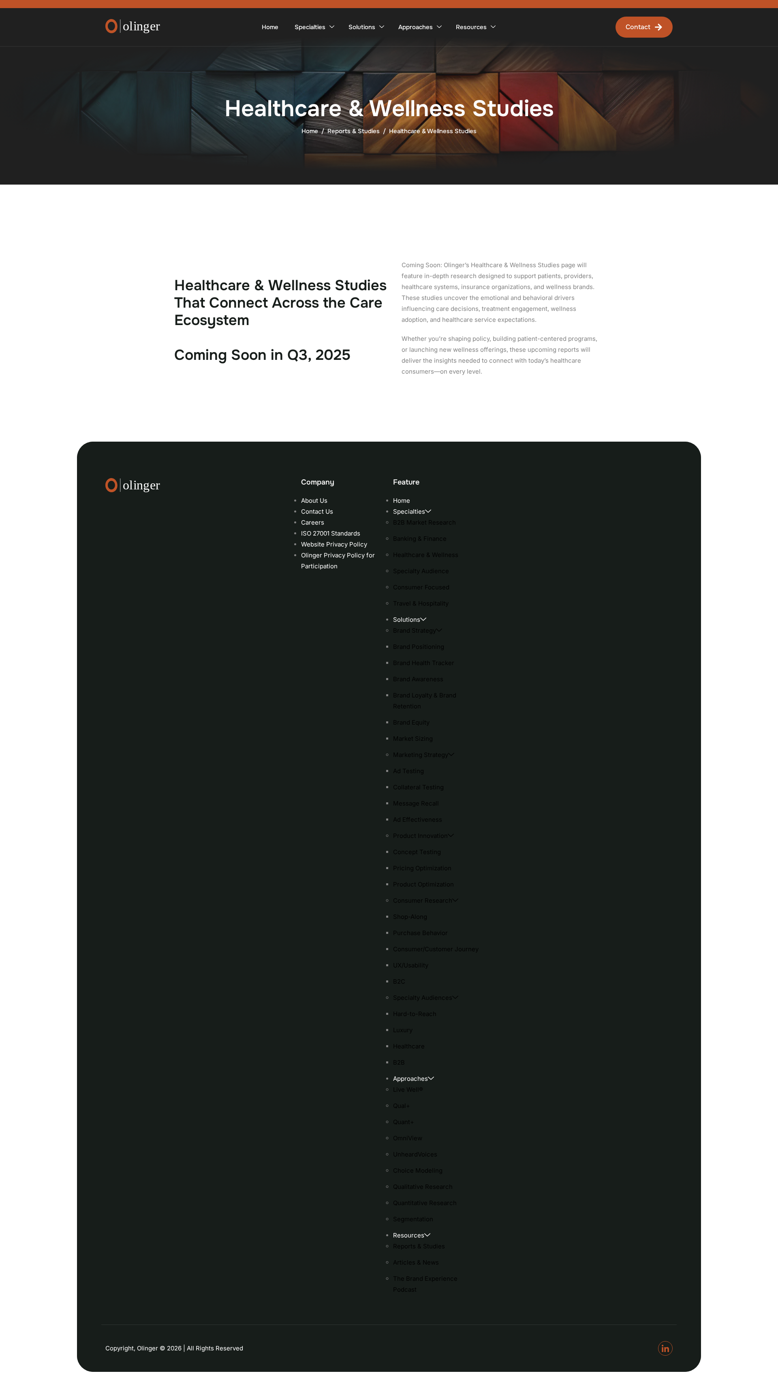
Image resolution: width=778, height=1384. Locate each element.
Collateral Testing (418, 787)
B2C (399, 981)
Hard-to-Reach (414, 1014)
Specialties (310, 27)
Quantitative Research (425, 1203)
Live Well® (408, 1089)
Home (270, 27)
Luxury (403, 1030)
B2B (399, 1062)
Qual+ (401, 1106)
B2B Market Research (424, 522)
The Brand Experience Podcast (425, 1284)
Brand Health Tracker (423, 663)
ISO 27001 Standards (330, 533)
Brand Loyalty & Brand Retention (424, 700)
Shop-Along (410, 917)
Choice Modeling (417, 1170)
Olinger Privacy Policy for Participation (338, 560)
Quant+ (403, 1122)
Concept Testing (417, 852)
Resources (471, 27)
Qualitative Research (423, 1187)
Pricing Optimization (422, 868)
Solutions (361, 27)
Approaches (415, 27)
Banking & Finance (420, 538)
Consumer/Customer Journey (436, 949)
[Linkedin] (665, 1348)
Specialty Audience (421, 571)
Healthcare (409, 1046)
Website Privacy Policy (334, 544)
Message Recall (416, 803)
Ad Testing (408, 771)
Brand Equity (411, 722)
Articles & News (416, 1262)
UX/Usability (410, 965)
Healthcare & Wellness (425, 555)
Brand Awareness (418, 679)
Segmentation (413, 1219)
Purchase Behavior (420, 933)
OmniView (407, 1138)
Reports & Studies (419, 1246)
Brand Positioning (418, 647)
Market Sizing (413, 738)
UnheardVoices (415, 1154)
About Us (314, 500)
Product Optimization (423, 884)
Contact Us (317, 511)
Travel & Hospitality (421, 603)
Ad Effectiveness (417, 819)
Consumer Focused (421, 587)
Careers (312, 522)
